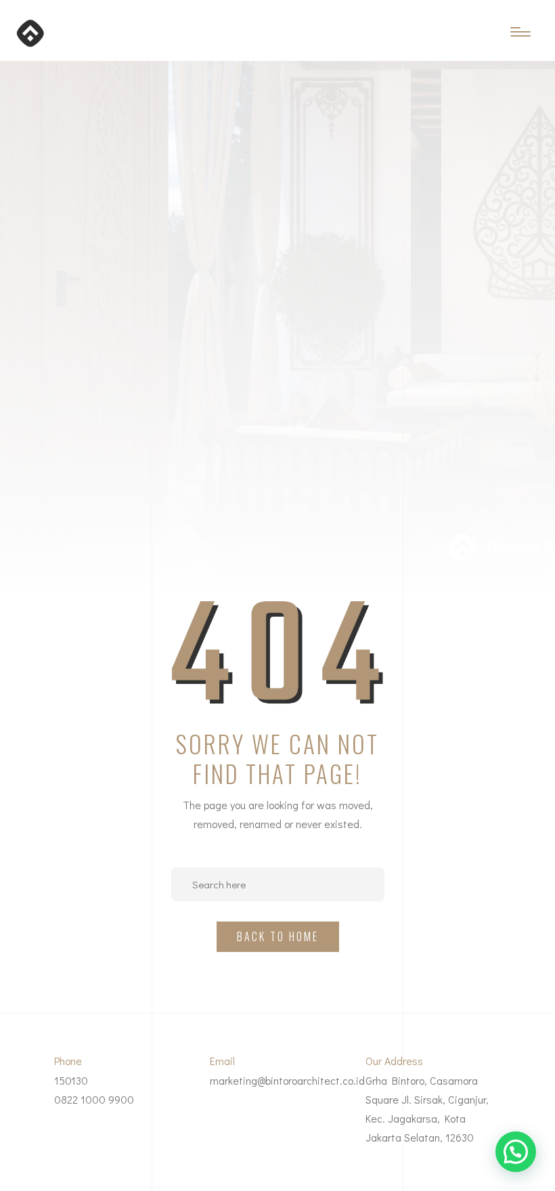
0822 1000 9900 (94, 1099)
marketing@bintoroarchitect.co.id (287, 1080)
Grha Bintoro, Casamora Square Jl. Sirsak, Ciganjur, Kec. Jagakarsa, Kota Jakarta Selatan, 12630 (427, 1108)
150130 (71, 1080)
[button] (515, 1151)
